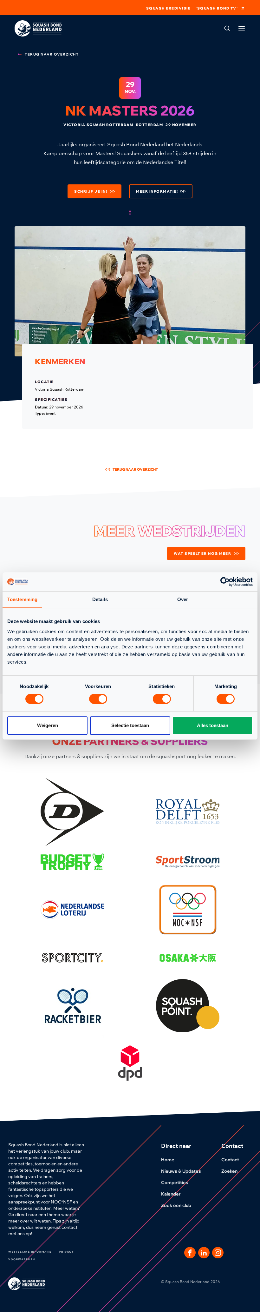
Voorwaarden (21, 1259)
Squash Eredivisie (168, 8)
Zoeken (229, 1171)
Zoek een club (176, 1205)
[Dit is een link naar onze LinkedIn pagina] (204, 1252)
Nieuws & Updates (181, 1171)
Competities (174, 1182)
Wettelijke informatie (30, 1251)
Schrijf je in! (90, 191)
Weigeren (47, 725)
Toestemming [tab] (22, 599)
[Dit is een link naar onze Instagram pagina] (218, 1252)
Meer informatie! (157, 191)
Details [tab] (100, 599)
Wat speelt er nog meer (202, 553)
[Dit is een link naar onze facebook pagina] (190, 1252)
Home (167, 1160)
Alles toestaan (212, 725)
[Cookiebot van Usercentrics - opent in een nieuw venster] (225, 581)
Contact (230, 1160)
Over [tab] (182, 599)
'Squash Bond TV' (217, 8)
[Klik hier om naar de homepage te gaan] (38, 28)
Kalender (171, 1194)
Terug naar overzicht (52, 54)
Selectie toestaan (130, 725)
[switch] (98, 699)
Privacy (66, 1251)
